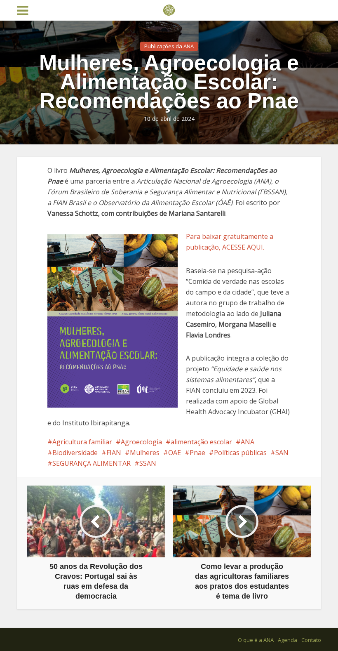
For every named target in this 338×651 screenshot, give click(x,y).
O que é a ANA (256, 640)
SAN (282, 452)
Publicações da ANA (169, 46)
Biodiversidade (75, 452)
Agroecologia (141, 441)
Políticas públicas (240, 452)
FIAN (113, 452)
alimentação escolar (201, 441)
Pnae (197, 452)
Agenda (287, 640)
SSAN (147, 463)
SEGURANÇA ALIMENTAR (91, 463)
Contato (311, 640)
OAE (174, 452)
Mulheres (145, 452)
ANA (247, 441)
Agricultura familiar (82, 441)
